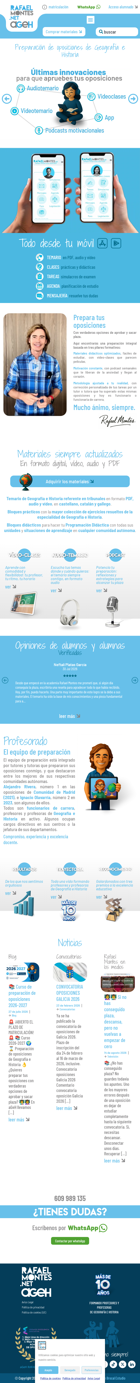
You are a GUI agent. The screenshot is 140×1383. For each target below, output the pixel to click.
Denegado (70, 1370)
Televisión (112, 1056)
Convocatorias (67, 1009)
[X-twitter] (122, 1364)
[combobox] (117, 31)
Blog (14, 1015)
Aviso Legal (94, 1378)
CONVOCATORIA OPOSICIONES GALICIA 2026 (69, 992)
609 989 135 (70, 1198)
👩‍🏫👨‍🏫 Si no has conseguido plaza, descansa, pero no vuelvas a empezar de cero (115, 1021)
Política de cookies (50, 1378)
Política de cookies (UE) (34, 1312)
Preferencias (92, 1370)
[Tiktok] (113, 1364)
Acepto (48, 1370)
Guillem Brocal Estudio (110, 1378)
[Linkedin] (132, 1364)
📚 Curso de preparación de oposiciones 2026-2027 (22, 995)
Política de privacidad (74, 1378)
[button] (90, 20)
